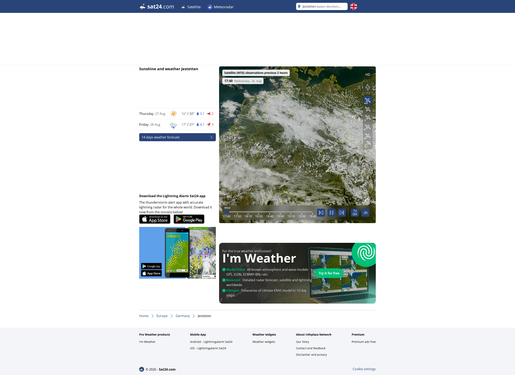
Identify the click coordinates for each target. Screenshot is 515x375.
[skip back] (321, 213)
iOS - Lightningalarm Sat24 (208, 348)
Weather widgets (263, 342)
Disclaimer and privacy (311, 354)
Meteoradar (223, 6)
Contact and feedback (310, 348)
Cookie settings (364, 369)
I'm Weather (147, 342)
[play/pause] (332, 213)
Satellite (193, 6)
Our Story (302, 342)
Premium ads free (364, 342)
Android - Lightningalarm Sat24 (211, 342)
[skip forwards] (342, 213)
